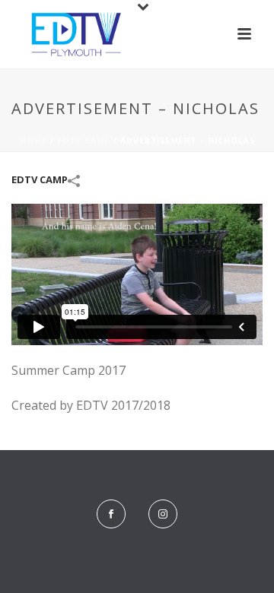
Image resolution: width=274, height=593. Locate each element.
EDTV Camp (83, 140)
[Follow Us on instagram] (162, 513)
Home (33, 140)
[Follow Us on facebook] (111, 513)
